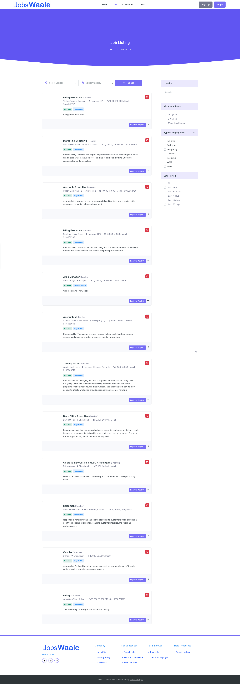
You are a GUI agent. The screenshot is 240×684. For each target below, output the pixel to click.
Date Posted (170, 175)
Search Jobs (129, 652)
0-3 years (172, 114)
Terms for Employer (159, 657)
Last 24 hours (174, 191)
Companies (127, 4)
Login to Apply (136, 125)
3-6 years (172, 118)
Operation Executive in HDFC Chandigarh (86, 462)
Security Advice (183, 652)
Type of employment (174, 132)
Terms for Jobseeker (133, 657)
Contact (143, 4)
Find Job (130, 82)
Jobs (114, 4)
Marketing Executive (75, 140)
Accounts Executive (75, 187)
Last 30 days (174, 204)
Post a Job (155, 652)
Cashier (67, 552)
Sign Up (206, 4)
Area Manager (71, 277)
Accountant (70, 317)
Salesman (69, 506)
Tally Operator (71, 363)
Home (104, 4)
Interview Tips (130, 662)
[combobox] (60, 83)
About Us (101, 652)
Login (220, 4)
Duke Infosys (136, 679)
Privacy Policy (103, 657)
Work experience (172, 106)
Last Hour (172, 187)
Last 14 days (174, 200)
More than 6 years (176, 123)
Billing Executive (72, 97)
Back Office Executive (76, 416)
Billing (66, 595)
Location (168, 83)
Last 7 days (173, 195)
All (169, 183)
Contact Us (102, 662)
